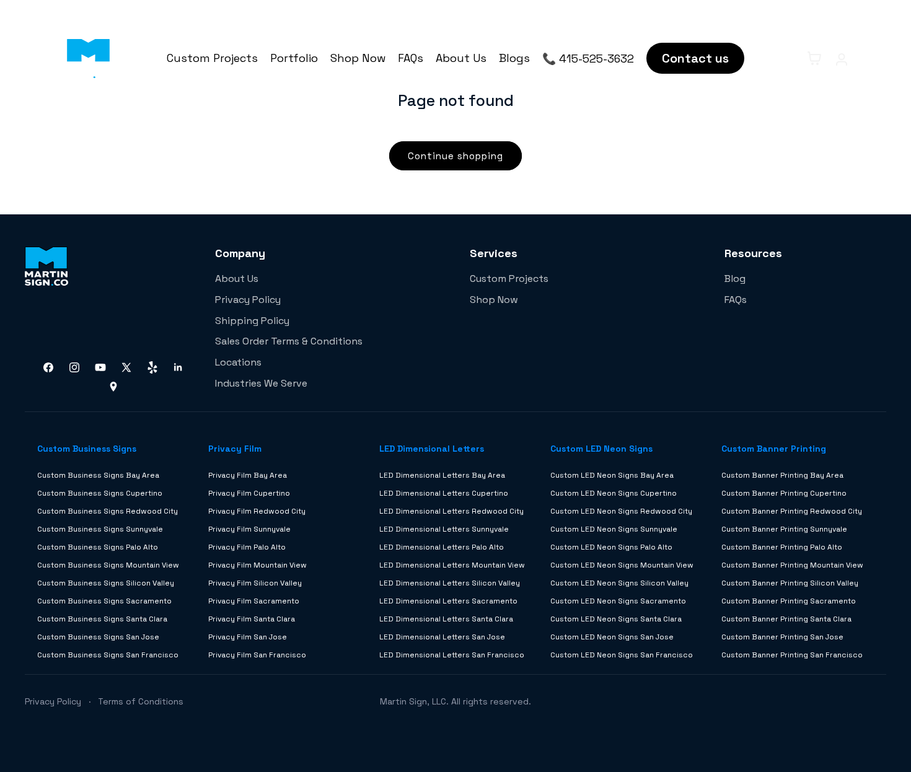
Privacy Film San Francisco (257, 655)
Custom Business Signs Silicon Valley (105, 583)
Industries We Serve (261, 383)
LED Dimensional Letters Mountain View (452, 565)
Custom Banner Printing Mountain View (792, 565)
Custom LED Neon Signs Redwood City (621, 511)
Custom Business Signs (86, 448)
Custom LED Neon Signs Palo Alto (611, 547)
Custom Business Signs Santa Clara (102, 619)
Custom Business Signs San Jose (98, 637)
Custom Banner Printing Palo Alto (781, 547)
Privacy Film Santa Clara (251, 619)
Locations (238, 362)
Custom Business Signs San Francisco (107, 655)
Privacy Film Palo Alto (247, 547)
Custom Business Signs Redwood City (107, 511)
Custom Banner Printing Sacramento (788, 601)
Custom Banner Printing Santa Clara (786, 619)
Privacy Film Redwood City (257, 511)
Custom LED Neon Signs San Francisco (621, 655)
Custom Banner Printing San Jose (782, 637)
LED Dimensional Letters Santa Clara (446, 619)
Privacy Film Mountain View (257, 565)
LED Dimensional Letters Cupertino (443, 493)
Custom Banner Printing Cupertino (784, 493)
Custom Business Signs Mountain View (108, 565)
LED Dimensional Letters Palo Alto (441, 547)
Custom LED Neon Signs (601, 448)
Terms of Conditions (140, 701)
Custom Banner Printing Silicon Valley (789, 583)
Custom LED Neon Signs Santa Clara (616, 619)
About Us (461, 58)
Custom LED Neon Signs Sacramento (618, 601)
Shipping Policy (252, 320)
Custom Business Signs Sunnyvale (100, 529)
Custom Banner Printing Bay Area (782, 475)
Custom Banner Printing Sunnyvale (784, 529)
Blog (735, 278)
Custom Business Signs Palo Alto (97, 547)
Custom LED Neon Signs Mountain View (621, 565)
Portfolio (294, 58)
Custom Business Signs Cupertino (99, 493)
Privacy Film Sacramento (253, 601)
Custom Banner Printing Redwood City (791, 511)
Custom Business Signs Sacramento (104, 601)
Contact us (695, 58)
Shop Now (357, 58)
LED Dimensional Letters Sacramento (448, 601)
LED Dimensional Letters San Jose (442, 637)
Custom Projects (212, 58)
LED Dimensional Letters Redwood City (451, 511)
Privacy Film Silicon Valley (255, 583)
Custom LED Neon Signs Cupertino (613, 493)
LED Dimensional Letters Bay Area (442, 475)
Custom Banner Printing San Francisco (792, 655)
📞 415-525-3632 (588, 58)
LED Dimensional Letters (431, 448)
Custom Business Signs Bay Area (98, 475)
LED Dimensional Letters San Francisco (451, 655)
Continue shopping (455, 156)
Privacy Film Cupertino (249, 493)
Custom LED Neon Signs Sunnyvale (613, 529)
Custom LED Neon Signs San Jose (612, 637)
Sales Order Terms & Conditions (289, 341)
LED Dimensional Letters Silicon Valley (449, 583)
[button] (787, 58)
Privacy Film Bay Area (247, 475)
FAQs (410, 58)
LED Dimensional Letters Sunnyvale (444, 529)
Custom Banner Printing (773, 448)
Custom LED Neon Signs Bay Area (612, 475)
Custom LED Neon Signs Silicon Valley (619, 583)
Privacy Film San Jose (247, 637)
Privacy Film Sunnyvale (249, 529)
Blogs (514, 58)
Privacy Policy (248, 299)
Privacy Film (235, 448)
